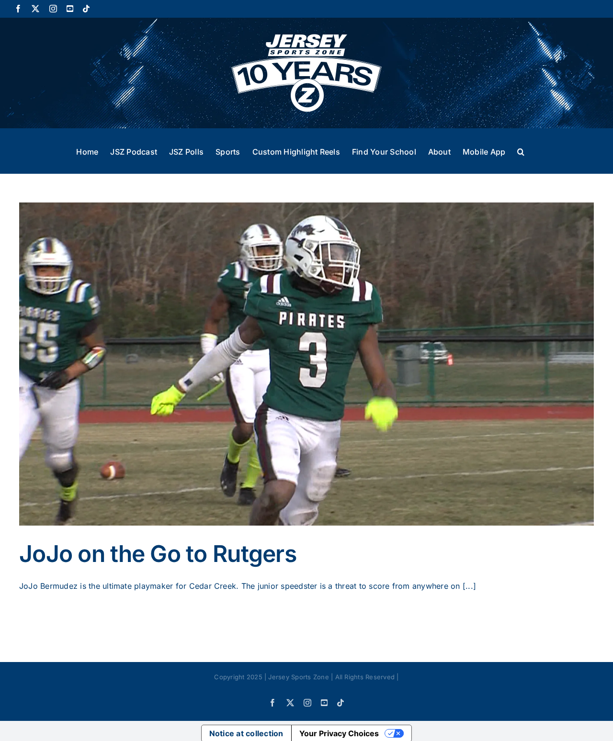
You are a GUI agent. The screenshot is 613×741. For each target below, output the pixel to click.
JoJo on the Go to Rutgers (157, 553)
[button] (520, 150)
